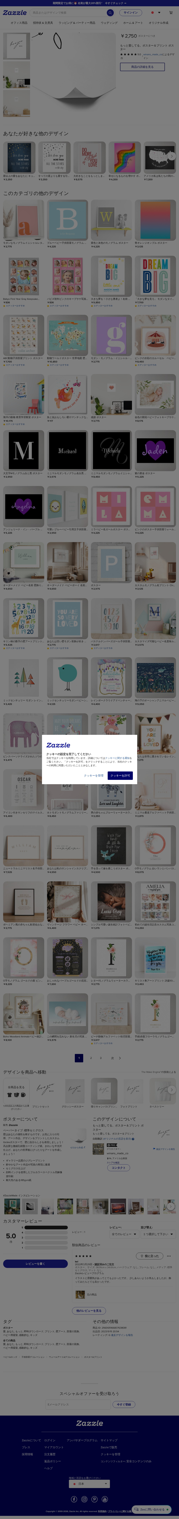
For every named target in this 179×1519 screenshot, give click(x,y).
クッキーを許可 (120, 775)
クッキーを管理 (93, 775)
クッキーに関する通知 (117, 758)
